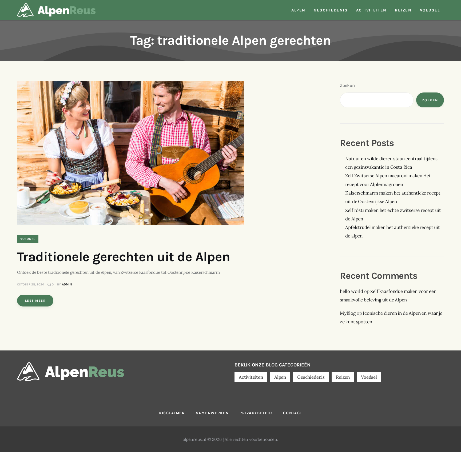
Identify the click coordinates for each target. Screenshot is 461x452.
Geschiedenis (311, 377)
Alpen (280, 377)
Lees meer (35, 300)
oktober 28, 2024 (30, 284)
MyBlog (348, 313)
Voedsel (27, 239)
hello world (351, 291)
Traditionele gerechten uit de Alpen (123, 257)
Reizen (343, 377)
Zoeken (347, 85)
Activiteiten (251, 377)
